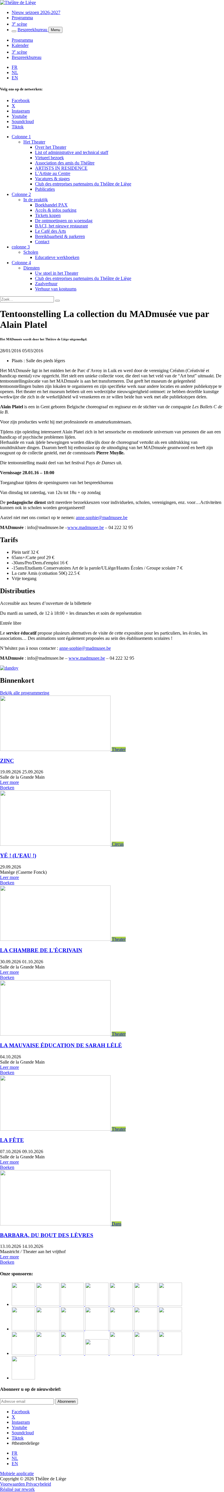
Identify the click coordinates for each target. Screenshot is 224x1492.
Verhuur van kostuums (55, 288)
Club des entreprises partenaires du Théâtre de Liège (83, 183)
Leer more (9, 782)
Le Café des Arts (50, 231)
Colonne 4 (21, 262)
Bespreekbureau (33, 29)
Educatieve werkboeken (57, 257)
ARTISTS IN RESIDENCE (61, 168)
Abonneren (66, 1401)
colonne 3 (21, 246)
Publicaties (45, 189)
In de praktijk (35, 199)
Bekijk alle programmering (24, 692)
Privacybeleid (38, 1484)
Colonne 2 (21, 194)
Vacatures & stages (52, 178)
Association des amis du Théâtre (64, 162)
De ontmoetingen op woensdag (63, 220)
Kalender (20, 45)
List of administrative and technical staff (71, 152)
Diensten (31, 267)
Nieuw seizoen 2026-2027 (36, 12)
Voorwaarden (13, 1484)
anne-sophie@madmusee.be (101, 517)
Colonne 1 (21, 136)
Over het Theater (50, 147)
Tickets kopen (48, 215)
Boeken (7, 787)
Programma (22, 17)
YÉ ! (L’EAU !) (18, 855)
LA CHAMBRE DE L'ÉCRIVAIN (41, 950)
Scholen (30, 252)
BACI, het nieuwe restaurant (61, 225)
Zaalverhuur (46, 283)
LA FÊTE (12, 1140)
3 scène (19, 24)
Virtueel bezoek (49, 157)
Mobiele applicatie (17, 1473)
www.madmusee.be (85, 527)
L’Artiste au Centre (52, 173)
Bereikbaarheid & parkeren (60, 236)
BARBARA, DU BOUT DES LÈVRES (46, 1235)
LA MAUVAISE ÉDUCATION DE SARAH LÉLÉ (61, 1045)
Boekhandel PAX (51, 204)
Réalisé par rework (17, 1489)
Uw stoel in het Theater (56, 273)
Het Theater (34, 141)
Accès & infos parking (55, 210)
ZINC (7, 761)
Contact (42, 241)
